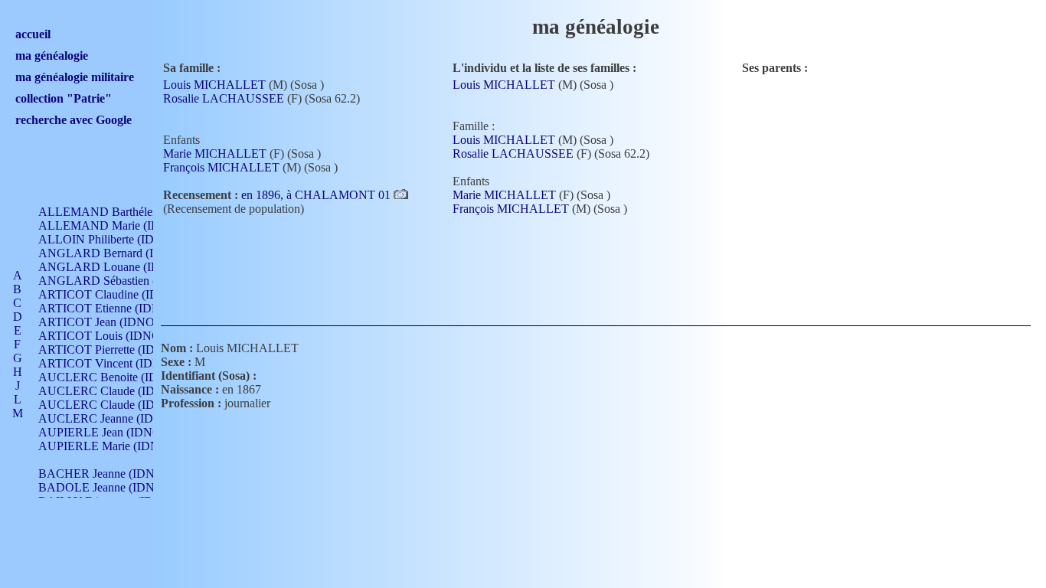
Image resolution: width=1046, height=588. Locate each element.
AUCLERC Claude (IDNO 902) (118, 390)
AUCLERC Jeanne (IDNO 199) (117, 418)
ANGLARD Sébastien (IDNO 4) (119, 280)
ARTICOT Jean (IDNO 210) (109, 321)
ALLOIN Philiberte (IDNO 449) (118, 239)
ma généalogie (51, 55)
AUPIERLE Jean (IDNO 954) (112, 432)
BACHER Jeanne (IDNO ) (104, 473)
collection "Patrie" (63, 98)
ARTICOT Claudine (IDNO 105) (120, 294)
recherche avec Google (73, 119)
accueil (33, 34)
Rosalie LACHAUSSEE (223, 98)
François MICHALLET (221, 167)
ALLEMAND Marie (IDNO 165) (121, 225)
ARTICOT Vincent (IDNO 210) (117, 363)
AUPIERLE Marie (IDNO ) (106, 445)
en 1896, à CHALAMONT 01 (317, 194)
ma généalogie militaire (74, 76)
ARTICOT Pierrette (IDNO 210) (118, 349)
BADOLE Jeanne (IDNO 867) (113, 487)
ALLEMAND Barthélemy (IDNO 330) (134, 211)
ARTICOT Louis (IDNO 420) (112, 335)
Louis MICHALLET (214, 84)
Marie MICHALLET (214, 153)
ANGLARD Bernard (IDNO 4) (116, 253)
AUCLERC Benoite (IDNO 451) (119, 377)
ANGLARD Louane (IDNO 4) (114, 266)
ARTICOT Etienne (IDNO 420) (116, 308)
